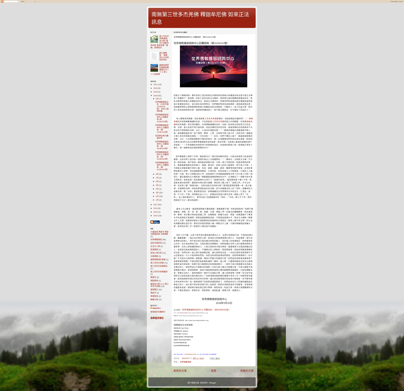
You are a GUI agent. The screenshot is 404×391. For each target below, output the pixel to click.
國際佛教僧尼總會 (158, 259)
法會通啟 (154, 256)
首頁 (213, 370)
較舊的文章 (247, 370)
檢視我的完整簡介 (158, 312)
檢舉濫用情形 (157, 318)
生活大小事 (155, 246)
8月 (157, 174)
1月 (157, 200)
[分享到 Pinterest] (219, 358)
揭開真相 (154, 281)
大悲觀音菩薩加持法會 (190, 354)
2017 (155, 205)
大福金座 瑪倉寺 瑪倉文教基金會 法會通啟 (159, 233)
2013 (155, 216)
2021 (155, 84)
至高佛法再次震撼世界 (161, 137)
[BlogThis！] (213, 358)
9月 (157, 99)
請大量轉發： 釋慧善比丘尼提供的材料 (164, 56)
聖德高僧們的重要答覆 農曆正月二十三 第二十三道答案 (159, 69)
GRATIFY (157, 308)
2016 (155, 208)
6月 (157, 181)
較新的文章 (180, 370)
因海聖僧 (154, 250)
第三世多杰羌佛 (210, 119)
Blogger (212, 383)
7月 (157, 178)
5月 (157, 185)
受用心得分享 (156, 253)
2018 (155, 96)
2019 (155, 92)
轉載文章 (154, 300)
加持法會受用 (156, 243)
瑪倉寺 (153, 293)
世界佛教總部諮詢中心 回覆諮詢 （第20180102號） (162, 155)
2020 (155, 88)
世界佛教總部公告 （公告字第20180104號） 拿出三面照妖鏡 (162, 106)
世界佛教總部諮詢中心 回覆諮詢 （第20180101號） (162, 166)
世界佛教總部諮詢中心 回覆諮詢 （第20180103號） (162, 145)
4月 (157, 189)
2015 (155, 212)
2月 (157, 196)
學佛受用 (154, 296)
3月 (157, 193)
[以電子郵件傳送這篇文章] (211, 358)
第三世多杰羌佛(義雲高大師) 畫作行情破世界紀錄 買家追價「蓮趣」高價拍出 (159, 42)
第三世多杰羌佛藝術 (158, 272)
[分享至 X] (215, 358)
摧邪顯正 (154, 290)
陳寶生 (153, 277)
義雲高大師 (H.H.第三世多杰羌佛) (159, 285)
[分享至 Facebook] (217, 358)
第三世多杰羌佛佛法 (158, 266)
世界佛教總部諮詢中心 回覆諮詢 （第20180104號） (162, 128)
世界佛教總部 (185, 362)
